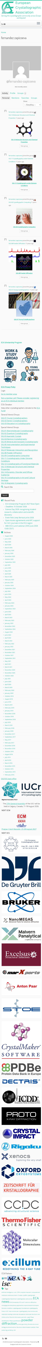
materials (4, 1314)
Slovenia (30, 1324)
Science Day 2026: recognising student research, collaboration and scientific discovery (20, 512)
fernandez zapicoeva (15, 112)
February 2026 (9, 550)
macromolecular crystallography (18, 1311)
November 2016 (10, 748)
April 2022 (8, 638)
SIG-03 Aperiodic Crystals (11, 436)
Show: (25, 101)
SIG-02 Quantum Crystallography (14, 433)
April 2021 (8, 664)
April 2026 (8, 545)
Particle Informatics (15, 1317)
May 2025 (8, 571)
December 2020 (10, 670)
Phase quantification (15, 1321)
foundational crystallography (30, 1308)
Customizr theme (26, 1344)
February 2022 (9, 644)
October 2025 (9, 559)
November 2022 (10, 626)
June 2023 (8, 612)
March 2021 (8, 667)
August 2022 (9, 632)
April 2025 (8, 574)
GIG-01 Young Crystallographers (19, 290)
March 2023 (8, 617)
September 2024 (10, 588)
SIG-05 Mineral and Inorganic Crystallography (19, 442)
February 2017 (9, 743)
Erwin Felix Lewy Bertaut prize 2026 (19, 517)
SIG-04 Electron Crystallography (14, 439)
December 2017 (10, 734)
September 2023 (10, 609)
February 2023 (9, 620)
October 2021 (9, 655)
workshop (10, 1330)
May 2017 (8, 740)
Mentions (15, 98)
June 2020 (8, 682)
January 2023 (9, 623)
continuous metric (12, 1295)
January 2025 (9, 582)
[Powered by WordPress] (38, 1341)
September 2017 (10, 737)
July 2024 (7, 591)
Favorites (25, 98)
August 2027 (31, 829)
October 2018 (9, 716)
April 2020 (8, 684)
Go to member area (9, 394)
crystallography (6, 1299)
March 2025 (8, 577)
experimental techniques (31, 1305)
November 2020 (10, 673)
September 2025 (10, 562)
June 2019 (8, 702)
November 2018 (10, 714)
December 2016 (10, 746)
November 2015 (10, 766)
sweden (33, 1327)
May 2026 (8, 542)
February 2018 (9, 728)
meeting (9, 1314)
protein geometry (22, 1324)
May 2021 (8, 661)
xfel (14, 1330)
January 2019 (9, 711)
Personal (5, 98)
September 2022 (10, 629)
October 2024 (9, 585)
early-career (29, 1299)
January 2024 (9, 606)
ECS (20, 1302)
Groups (21, 93)
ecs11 (23, 1302)
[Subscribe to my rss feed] (2, 24)
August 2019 (9, 699)
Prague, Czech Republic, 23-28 (14, 829)
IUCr (7, 1311)
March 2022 (8, 641)
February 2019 (9, 708)
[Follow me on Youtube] (5, 24)
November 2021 (10, 652)
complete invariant (25, 1292)
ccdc (15, 1292)
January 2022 (9, 647)
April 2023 (8, 615)
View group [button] (24, 146)
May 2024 (8, 597)
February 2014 (9, 775)
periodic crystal (25, 1317)
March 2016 (8, 763)
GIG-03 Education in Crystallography (15, 423)
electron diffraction (30, 1302)
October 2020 (9, 676)
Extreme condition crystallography (11, 1308)
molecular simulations (18, 1314)
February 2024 (9, 603)
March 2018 (8, 725)
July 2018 (7, 722)
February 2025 (9, 580)
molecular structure (31, 1314)
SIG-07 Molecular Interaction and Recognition (19, 450)
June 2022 (8, 635)
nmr (38, 1314)
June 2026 (8, 539)
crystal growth (31, 1295)
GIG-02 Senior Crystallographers (14, 421)
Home (3, 32)
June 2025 (8, 568)
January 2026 (9, 553)
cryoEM (25, 1295)
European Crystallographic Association (18, 1342)
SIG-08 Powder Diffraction (17, 243)
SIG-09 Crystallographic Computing (20, 202)
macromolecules (32, 1311)
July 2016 (7, 757)
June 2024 (8, 594)
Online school (5, 1317)
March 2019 (8, 705)
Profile (12, 93)
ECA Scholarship (14, 1302)
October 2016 (9, 751)
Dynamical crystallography (17, 1299)
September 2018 (10, 719)
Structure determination (24, 1327)
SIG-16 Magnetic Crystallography (14, 483)
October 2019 (9, 696)
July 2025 (7, 565)
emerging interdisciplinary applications (13, 1305)
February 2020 (9, 690)
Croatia (20, 1295)
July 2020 (7, 679)
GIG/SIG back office (8, 779)
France (4, 1311)
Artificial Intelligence (7, 1292)
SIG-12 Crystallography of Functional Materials (20, 464)
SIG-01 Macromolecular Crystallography (17, 431)
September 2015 (10, 772)
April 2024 (8, 600)
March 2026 (8, 548)
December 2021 (10, 649)
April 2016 (8, 760)
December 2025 (10, 556)
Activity (5, 93)
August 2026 (9, 536)
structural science (11, 1327)
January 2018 (9, 731)
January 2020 (9, 693)
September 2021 (10, 658)
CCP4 (18, 1292)
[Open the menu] (38, 23)
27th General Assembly (15, 803)
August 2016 (9, 754)
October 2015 (9, 769)
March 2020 (8, 687)
